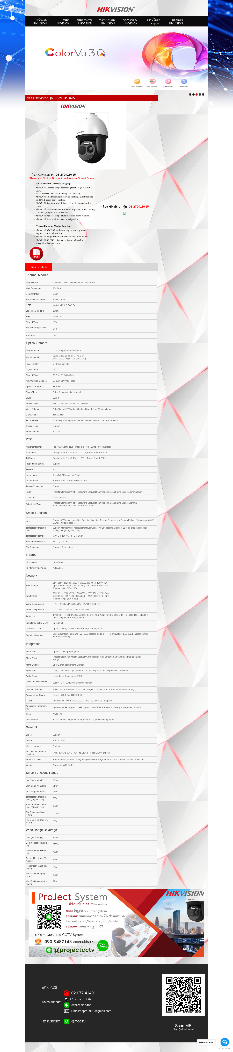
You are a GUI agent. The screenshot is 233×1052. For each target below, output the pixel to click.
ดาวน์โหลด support (153, 21)
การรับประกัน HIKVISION (106, 21)
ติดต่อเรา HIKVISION (176, 21)
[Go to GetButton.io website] (224, 1049)
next (213, 56)
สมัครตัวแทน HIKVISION (84, 21)
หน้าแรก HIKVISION (40, 21)
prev (20, 56)
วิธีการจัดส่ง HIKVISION (130, 21)
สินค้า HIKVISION (62, 21)
